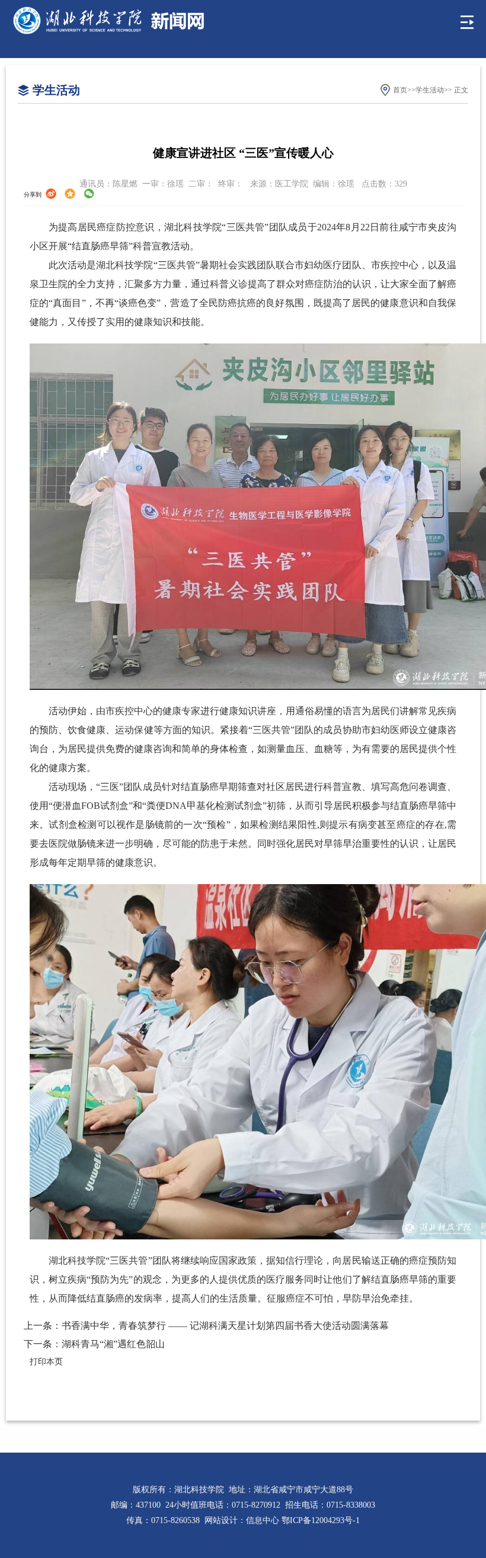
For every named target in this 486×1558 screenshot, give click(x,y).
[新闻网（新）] (108, 21)
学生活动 (429, 90)
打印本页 (46, 1361)
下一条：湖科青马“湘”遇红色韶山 (94, 1344)
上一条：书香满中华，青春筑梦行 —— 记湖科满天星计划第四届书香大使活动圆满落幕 (206, 1326)
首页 (400, 90)
